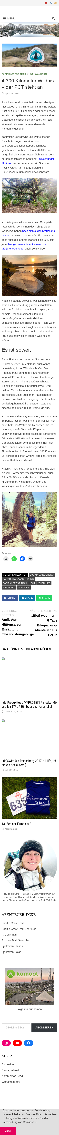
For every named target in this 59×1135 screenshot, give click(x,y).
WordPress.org (11, 1081)
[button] (37, 1122)
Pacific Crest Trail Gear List (19, 929)
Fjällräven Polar (11, 951)
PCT (33, 583)
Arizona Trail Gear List (15, 940)
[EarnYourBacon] (29, 29)
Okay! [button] (8, 1130)
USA (31, 74)
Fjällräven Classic (13, 946)
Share (11, 597)
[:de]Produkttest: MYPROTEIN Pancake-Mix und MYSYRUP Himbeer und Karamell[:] (29, 705)
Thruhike (44, 583)
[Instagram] (51, 2)
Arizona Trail (9, 934)
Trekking (9, 587)
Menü (11, 18)
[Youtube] (46, 2)
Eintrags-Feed (10, 1070)
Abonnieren (44, 1027)
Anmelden (8, 1064)
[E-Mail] (55, 2)
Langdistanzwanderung (18, 579)
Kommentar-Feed (12, 1076)
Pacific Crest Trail (14, 74)
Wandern (41, 74)
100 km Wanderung (42, 574)
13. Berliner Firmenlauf (16, 824)
